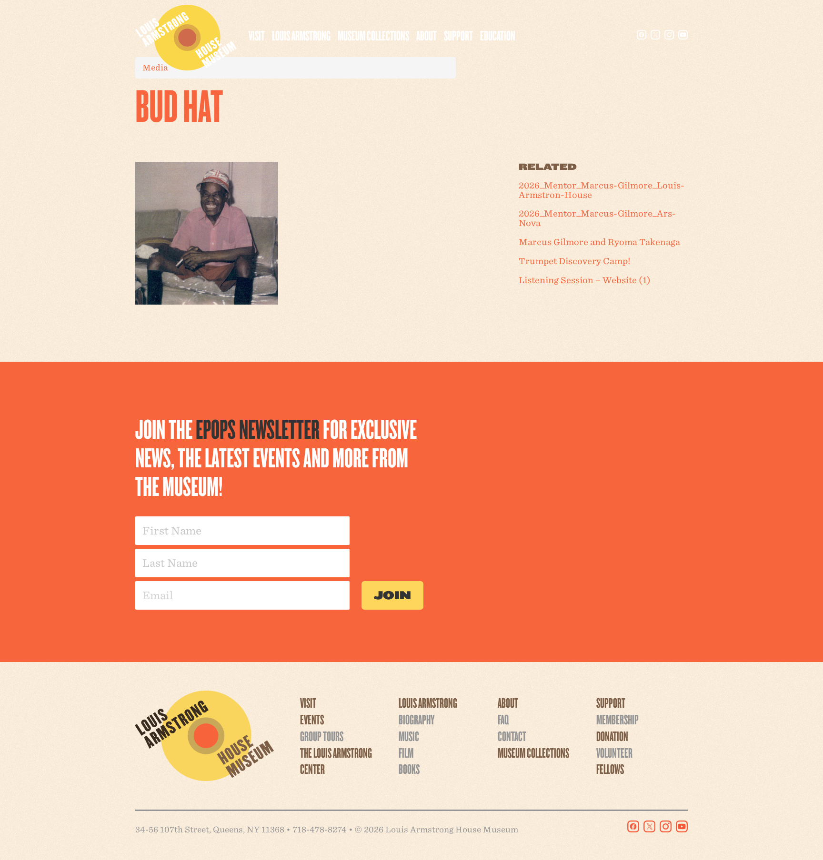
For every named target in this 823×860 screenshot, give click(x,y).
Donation (612, 735)
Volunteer (614, 752)
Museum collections (373, 35)
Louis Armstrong (301, 35)
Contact (512, 735)
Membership (617, 719)
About (426, 35)
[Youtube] (683, 35)
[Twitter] (655, 35)
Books (409, 768)
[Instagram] (669, 35)
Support (458, 35)
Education (497, 35)
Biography (416, 719)
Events (312, 719)
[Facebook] (641, 35)
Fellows (610, 768)
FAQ (503, 719)
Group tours (321, 735)
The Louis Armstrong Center (336, 761)
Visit (257, 35)
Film (406, 752)
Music (409, 735)
